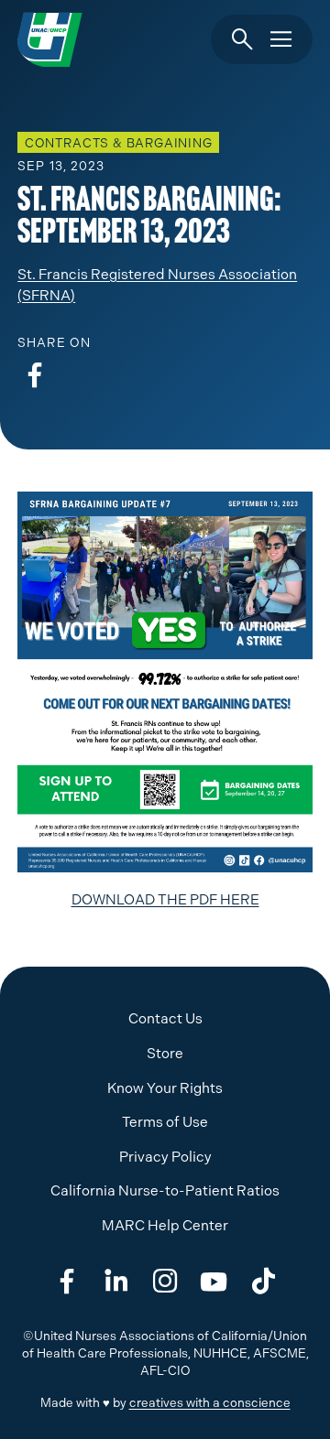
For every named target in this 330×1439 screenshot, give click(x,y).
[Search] (242, 39)
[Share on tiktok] (263, 1281)
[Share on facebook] (34, 375)
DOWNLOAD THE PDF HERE (165, 900)
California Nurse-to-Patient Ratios (165, 1191)
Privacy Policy (165, 1157)
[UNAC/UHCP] (49, 40)
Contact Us (165, 1019)
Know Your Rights (165, 1088)
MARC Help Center (165, 1225)
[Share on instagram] (165, 1281)
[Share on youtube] (213, 1281)
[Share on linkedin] (116, 1281)
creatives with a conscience (210, 1402)
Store (165, 1053)
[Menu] (281, 39)
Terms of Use (165, 1122)
